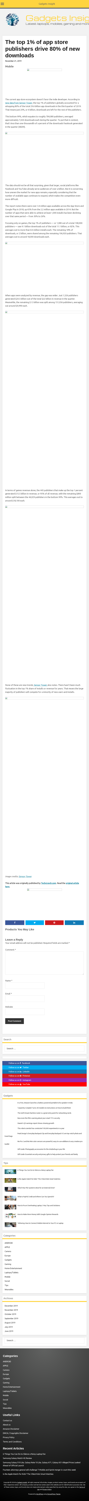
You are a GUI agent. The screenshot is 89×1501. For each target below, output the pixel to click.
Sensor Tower (41, 685)
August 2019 (10, 1323)
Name (8, 980)
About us (7, 1425)
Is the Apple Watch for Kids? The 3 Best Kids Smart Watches (28, 1474)
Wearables (9, 1289)
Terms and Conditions (12, 1442)
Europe (8, 1256)
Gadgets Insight (47, 3)
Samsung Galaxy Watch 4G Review (17, 1458)
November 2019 (11, 1310)
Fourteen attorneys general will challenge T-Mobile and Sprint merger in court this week (39, 1470)
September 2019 (11, 1318)
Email (8, 993)
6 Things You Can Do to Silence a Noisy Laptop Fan (24, 1454)
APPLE (7, 1247)
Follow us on (19, 1063)
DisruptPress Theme (53, 1494)
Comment (10, 950)
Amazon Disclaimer (11, 1429)
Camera (8, 1251)
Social (7, 1281)
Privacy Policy (8, 1437)
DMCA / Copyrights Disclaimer (15, 1433)
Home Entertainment (13, 1268)
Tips (6, 1285)
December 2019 (11, 1306)
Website (9, 1007)
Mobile (9, 66)
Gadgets (8, 1260)
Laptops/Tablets (11, 1272)
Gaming (8, 1264)
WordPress (39, 1494)
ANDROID (9, 1243)
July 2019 (9, 1327)
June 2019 (9, 1331)
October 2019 (10, 1314)
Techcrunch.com (48, 883)
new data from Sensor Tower (18, 103)
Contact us (7, 1420)
